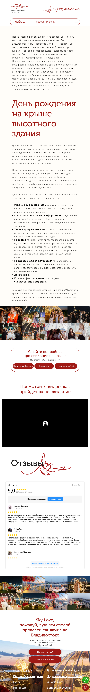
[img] (18, 21)
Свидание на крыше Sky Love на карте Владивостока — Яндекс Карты (45, 567)
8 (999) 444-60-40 (66, 9)
